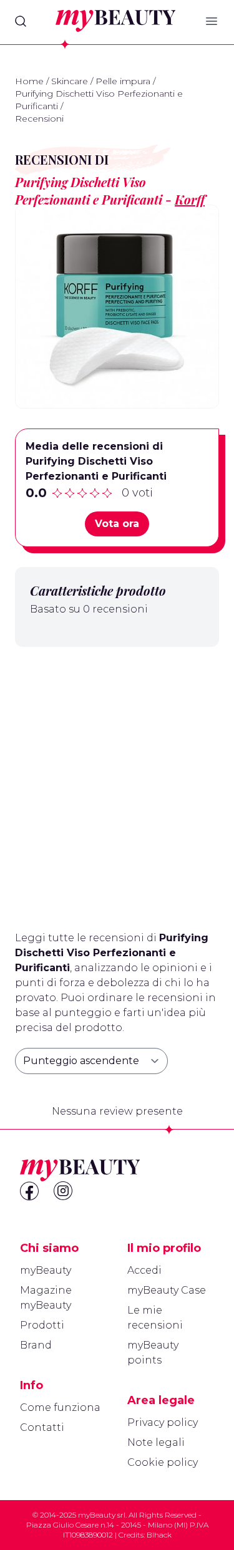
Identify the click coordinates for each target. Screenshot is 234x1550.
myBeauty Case (166, 1290)
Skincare (69, 81)
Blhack (159, 1534)
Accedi (144, 1270)
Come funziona (60, 1407)
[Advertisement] (117, 784)
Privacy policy (162, 1422)
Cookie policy (162, 1462)
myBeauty (45, 1270)
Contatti (42, 1427)
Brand (36, 1345)
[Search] (20, 21)
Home (29, 81)
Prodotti (42, 1325)
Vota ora (117, 524)
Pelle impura (122, 81)
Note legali (156, 1442)
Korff (190, 199)
